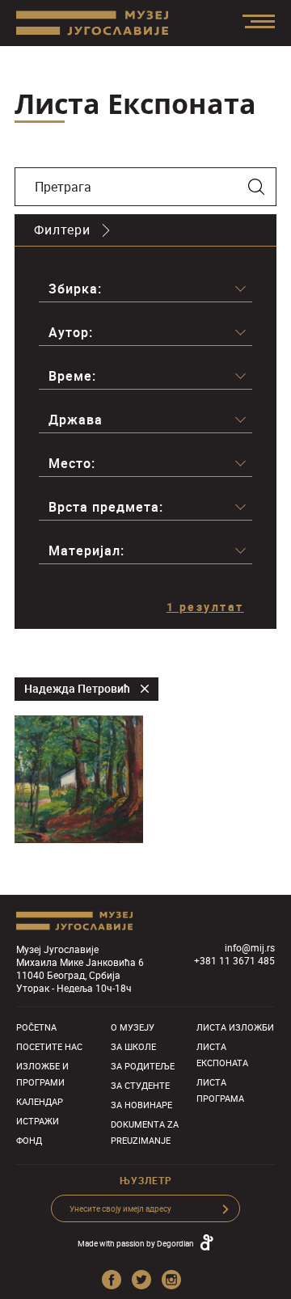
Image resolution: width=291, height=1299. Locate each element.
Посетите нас (49, 1046)
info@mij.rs (250, 947)
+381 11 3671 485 (234, 960)
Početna (36, 1027)
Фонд (29, 1140)
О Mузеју (132, 1027)
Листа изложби (235, 1027)
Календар (39, 1101)
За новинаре (141, 1105)
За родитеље (143, 1066)
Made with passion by (136, 1243)
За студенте (140, 1085)
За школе (133, 1046)
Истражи (37, 1121)
